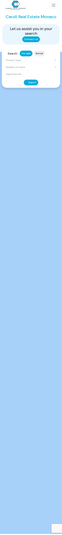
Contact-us (31, 39)
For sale (26, 53)
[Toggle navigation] (53, 5)
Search (32, 82)
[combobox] (31, 60)
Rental (39, 53)
